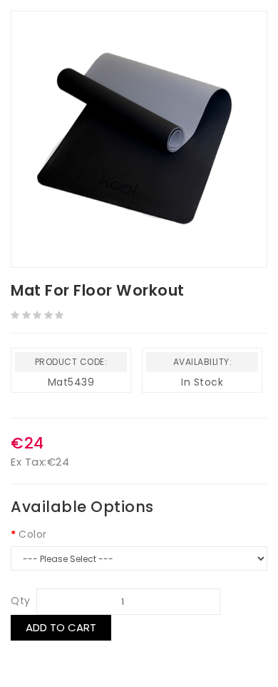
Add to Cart (61, 627)
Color (33, 534)
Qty (21, 600)
